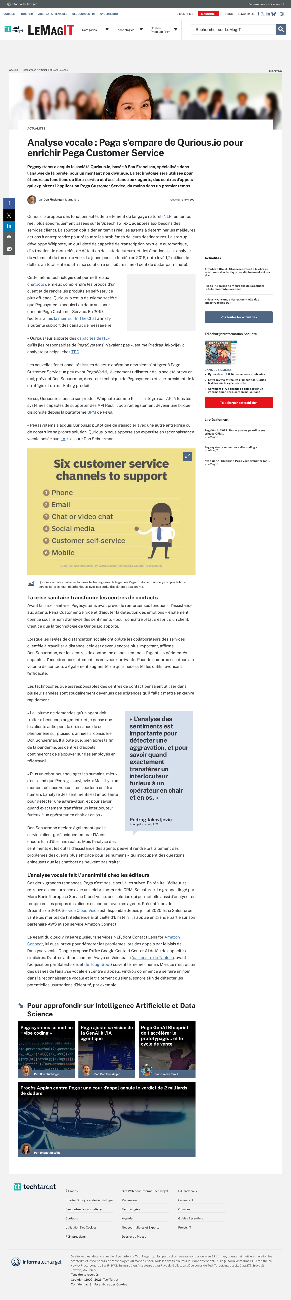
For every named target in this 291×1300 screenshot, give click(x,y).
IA (63, 438)
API (169, 398)
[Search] (281, 29)
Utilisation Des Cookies (81, 1227)
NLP (167, 216)
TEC (75, 351)
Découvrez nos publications (264, 4)
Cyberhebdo (109, 14)
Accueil (13, 70)
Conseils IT (185, 1200)
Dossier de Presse (134, 1236)
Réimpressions (75, 1236)
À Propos (71, 1191)
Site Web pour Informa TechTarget (145, 1191)
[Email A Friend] (9, 249)
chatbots (35, 284)
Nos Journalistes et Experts (140, 1227)
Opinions (184, 1209)
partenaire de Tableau (153, 957)
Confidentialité (81, 1284)
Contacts (71, 1218)
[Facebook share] (9, 203)
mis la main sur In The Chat (71, 318)
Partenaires (130, 1200)
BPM (91, 412)
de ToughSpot (97, 964)
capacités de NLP (93, 338)
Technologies (131, 1209)
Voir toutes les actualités (239, 317)
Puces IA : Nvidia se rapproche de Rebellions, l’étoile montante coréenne (235, 287)
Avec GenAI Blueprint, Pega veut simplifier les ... (237, 461)
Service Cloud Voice (80, 910)
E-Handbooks (187, 1191)
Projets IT (26, 14)
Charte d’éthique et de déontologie (89, 1200)
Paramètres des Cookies (110, 1284)
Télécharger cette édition (238, 403)
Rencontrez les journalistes (84, 1209)
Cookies (9, 14)
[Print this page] (9, 238)
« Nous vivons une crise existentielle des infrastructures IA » (232, 301)
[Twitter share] (9, 215)
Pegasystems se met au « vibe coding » (231, 447)
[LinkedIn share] (9, 226)
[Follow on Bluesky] (273, 14)
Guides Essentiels (190, 1218)
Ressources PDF (83, 14)
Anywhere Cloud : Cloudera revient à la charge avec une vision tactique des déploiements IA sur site (238, 272)
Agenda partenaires (53, 14)
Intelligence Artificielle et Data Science (45, 70)
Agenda (127, 1218)
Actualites (36, 128)
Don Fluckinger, (54, 199)
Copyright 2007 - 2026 (86, 1279)
